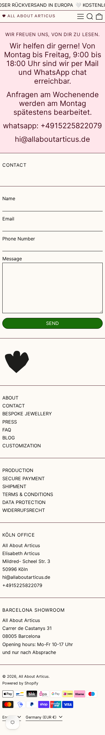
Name (8, 198)
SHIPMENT (14, 486)
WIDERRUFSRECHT (23, 510)
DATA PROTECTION (24, 502)
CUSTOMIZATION (21, 446)
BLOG (8, 438)
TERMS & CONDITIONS (27, 494)
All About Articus (34, 676)
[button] (89, 16)
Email (8, 219)
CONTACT (13, 406)
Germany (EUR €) (42, 717)
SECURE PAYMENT (23, 478)
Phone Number (18, 239)
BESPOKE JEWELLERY (27, 414)
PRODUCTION (17, 470)
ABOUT (10, 398)
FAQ (6, 430)
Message (12, 259)
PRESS (9, 422)
